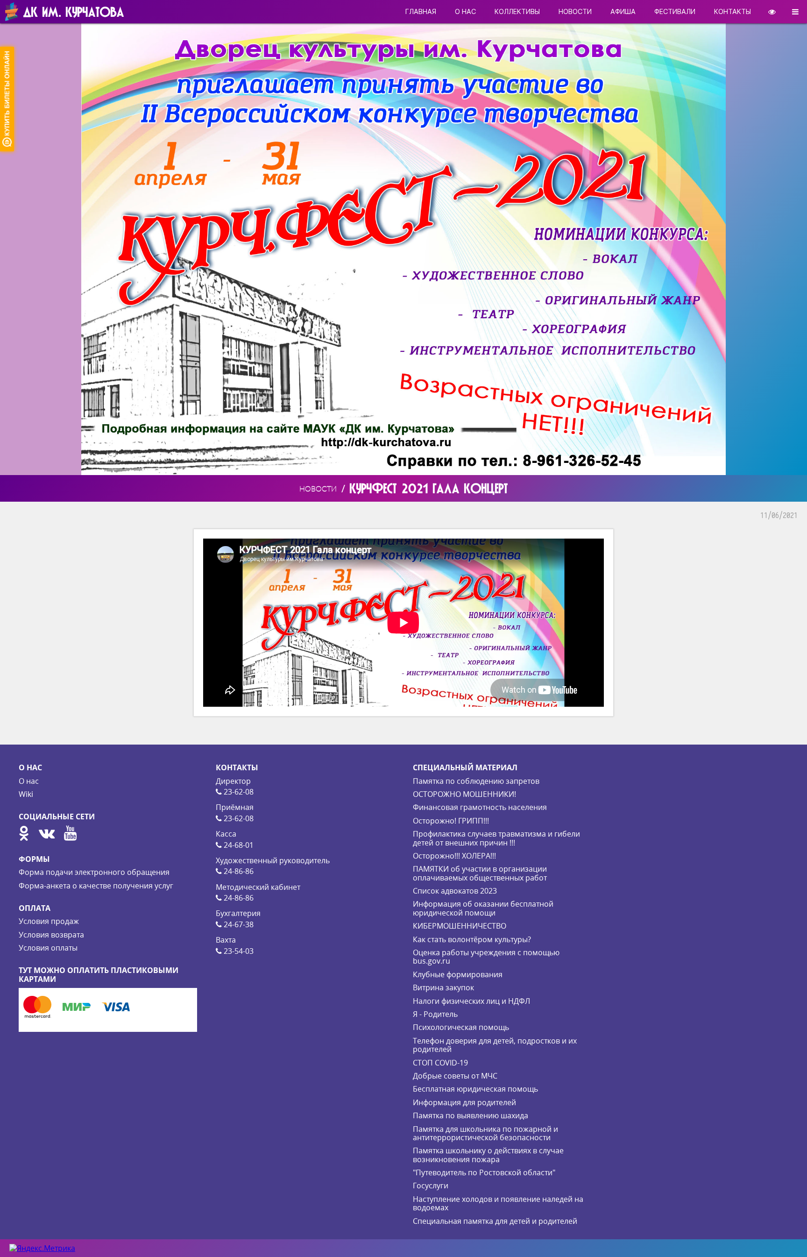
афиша (623, 11)
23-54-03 (238, 951)
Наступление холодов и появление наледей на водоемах (498, 1203)
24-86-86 (238, 871)
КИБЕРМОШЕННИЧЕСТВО (459, 926)
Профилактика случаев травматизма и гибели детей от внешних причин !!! (496, 838)
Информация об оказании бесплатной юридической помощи (483, 908)
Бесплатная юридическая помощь (475, 1089)
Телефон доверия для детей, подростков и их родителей (495, 1045)
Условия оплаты (48, 948)
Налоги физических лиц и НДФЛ (471, 1001)
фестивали (674, 11)
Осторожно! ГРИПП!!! (451, 821)
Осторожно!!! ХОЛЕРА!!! (454, 856)
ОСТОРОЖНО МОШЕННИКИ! (464, 794)
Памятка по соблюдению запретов (476, 781)
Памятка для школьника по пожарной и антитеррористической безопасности (485, 1133)
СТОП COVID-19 (440, 1063)
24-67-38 (238, 924)
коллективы (517, 11)
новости (575, 11)
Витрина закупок (443, 987)
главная (420, 11)
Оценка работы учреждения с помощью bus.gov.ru (486, 956)
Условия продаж (49, 921)
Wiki (26, 794)
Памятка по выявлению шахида (470, 1115)
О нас (29, 781)
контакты (732, 11)
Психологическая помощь (461, 1027)
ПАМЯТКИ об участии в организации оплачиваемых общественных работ (480, 873)
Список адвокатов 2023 (455, 891)
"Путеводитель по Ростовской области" (484, 1172)
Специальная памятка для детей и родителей (495, 1221)
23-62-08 (238, 792)
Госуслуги (430, 1185)
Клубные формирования (458, 974)
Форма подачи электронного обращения (94, 872)
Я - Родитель (435, 1014)
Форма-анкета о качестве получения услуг (96, 886)
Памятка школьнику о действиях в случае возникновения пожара (488, 1154)
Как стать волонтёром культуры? (472, 939)
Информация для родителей (464, 1102)
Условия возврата (51, 935)
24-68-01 (238, 845)
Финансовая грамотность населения (480, 807)
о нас (465, 11)
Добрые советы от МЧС (455, 1076)
